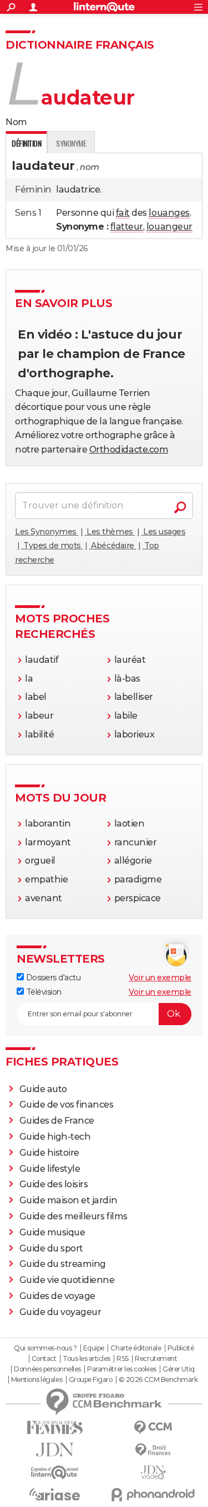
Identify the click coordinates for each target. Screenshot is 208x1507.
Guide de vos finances (66, 1104)
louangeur (169, 226)
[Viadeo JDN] (153, 1472)
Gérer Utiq (178, 1369)
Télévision (43, 992)
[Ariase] (55, 1494)
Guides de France (56, 1120)
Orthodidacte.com (128, 449)
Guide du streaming (62, 1264)
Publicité (181, 1348)
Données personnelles (47, 1369)
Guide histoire (49, 1152)
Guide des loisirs (53, 1184)
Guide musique (52, 1232)
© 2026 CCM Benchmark (158, 1380)
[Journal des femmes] (55, 1428)
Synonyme (71, 143)
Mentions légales (36, 1380)
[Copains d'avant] (55, 1472)
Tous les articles (86, 1359)
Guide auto (43, 1089)
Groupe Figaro (91, 1380)
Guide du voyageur (60, 1312)
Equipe (93, 1348)
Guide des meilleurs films (73, 1216)
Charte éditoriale (135, 1348)
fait (123, 212)
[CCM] (153, 1428)
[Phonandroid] (153, 1494)
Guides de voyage (57, 1296)
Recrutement (156, 1359)
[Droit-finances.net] (153, 1450)
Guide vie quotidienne (67, 1280)
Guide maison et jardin (68, 1200)
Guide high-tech (55, 1136)
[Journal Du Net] (55, 1450)
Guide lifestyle (49, 1168)
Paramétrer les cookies (121, 1369)
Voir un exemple (160, 978)
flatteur (126, 226)
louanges (169, 212)
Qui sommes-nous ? (45, 1348)
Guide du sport (51, 1248)
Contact (44, 1359)
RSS (122, 1359)
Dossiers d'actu (52, 978)
